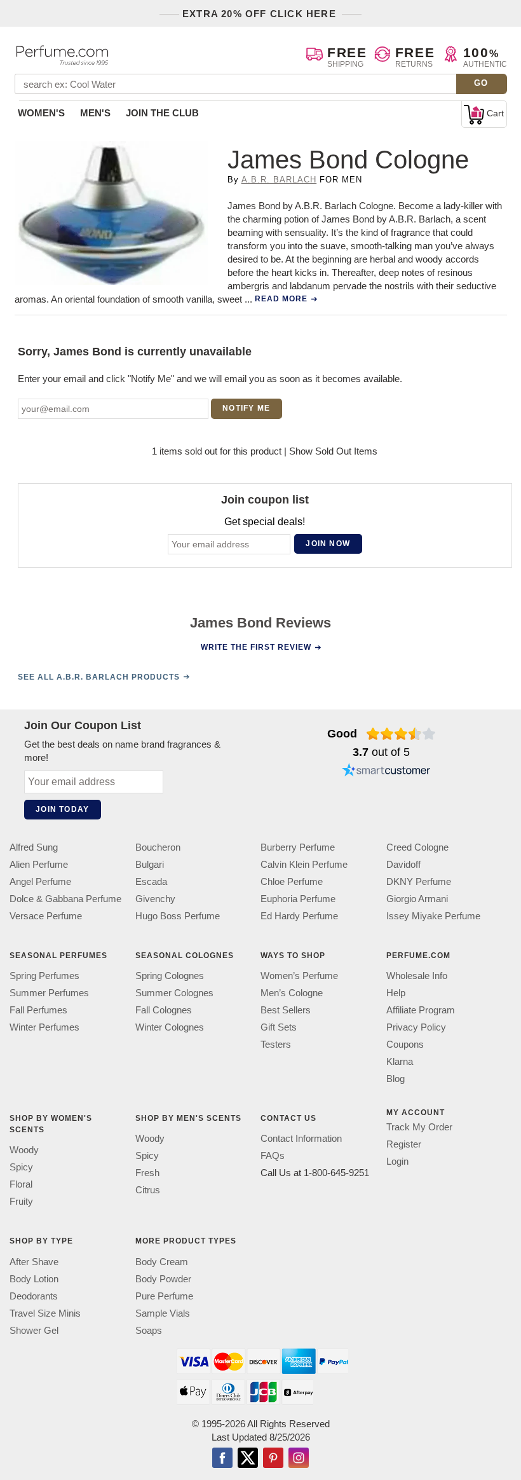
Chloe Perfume (291, 881)
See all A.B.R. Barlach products (99, 677)
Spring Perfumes (44, 975)
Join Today (62, 809)
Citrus (147, 1189)
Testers (275, 1044)
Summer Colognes (174, 992)
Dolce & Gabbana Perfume (65, 898)
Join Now (328, 543)
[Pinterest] (273, 1459)
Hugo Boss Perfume (177, 915)
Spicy (21, 1166)
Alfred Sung (34, 847)
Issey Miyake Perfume (433, 915)
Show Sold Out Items (333, 451)
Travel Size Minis (45, 1313)
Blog (395, 1078)
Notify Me (246, 408)
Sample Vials (162, 1313)
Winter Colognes (169, 1027)
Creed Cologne (417, 847)
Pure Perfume (164, 1296)
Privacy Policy (416, 1027)
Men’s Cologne (291, 992)
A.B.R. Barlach (279, 179)
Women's (41, 112)
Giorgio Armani (417, 898)
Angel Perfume (40, 881)
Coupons (405, 1044)
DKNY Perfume (418, 881)
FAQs (272, 1155)
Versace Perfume (46, 915)
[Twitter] (248, 1459)
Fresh (147, 1172)
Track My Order (419, 1126)
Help (395, 992)
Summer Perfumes (49, 992)
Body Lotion (34, 1278)
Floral (21, 1184)
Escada (151, 881)
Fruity (21, 1201)
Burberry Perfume (297, 847)
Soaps (148, 1330)
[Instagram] (298, 1459)
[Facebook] (222, 1459)
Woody (24, 1149)
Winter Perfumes (44, 1027)
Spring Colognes (169, 975)
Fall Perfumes (38, 1009)
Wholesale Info (416, 975)
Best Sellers (285, 1009)
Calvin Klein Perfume (304, 864)
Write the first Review (256, 647)
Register (403, 1144)
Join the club (162, 112)
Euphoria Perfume (297, 898)
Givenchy (155, 898)
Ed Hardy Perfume (299, 915)
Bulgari (149, 864)
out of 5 (381, 752)
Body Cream (161, 1261)
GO (481, 83)
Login (397, 1161)
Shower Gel (34, 1330)
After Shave (34, 1261)
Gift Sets (278, 1027)
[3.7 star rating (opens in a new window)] (401, 733)
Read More (281, 298)
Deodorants (34, 1296)
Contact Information (301, 1138)
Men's (95, 112)
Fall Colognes (163, 1009)
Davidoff (403, 864)
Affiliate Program (420, 1009)
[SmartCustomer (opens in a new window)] (386, 771)
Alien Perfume (39, 864)
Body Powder (163, 1278)
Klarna (399, 1061)
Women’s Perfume (299, 975)
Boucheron (157, 847)
